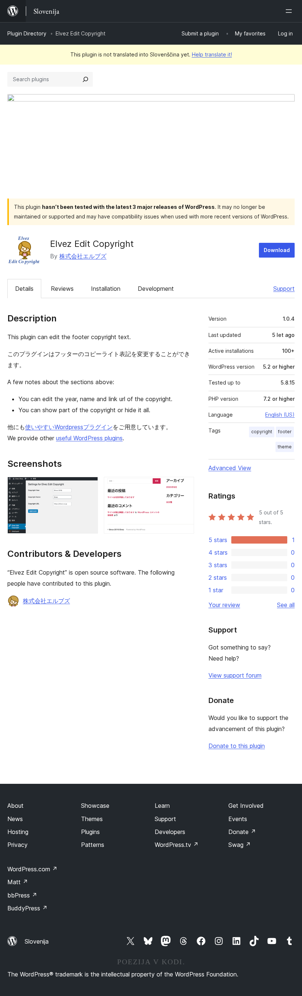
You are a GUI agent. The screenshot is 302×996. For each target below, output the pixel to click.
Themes (92, 819)
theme (285, 446)
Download (277, 250)
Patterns (92, 844)
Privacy (17, 844)
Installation (105, 288)
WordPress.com (32, 869)
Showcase (95, 805)
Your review (224, 605)
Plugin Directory (26, 33)
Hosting (17, 831)
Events (237, 819)
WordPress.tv (177, 844)
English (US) (280, 414)
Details (24, 288)
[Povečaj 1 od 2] (88, 486)
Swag (239, 844)
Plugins (90, 831)
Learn (162, 805)
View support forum (234, 675)
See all (286, 605)
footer (285, 431)
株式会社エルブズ (82, 256)
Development (156, 288)
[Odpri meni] (290, 11)
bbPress (22, 895)
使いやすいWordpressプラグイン (69, 427)
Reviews (62, 288)
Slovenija (37, 941)
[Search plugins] (85, 79)
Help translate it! (212, 54)
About (15, 805)
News (15, 819)
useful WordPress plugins (89, 438)
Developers (170, 831)
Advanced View (229, 468)
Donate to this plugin (236, 745)
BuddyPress (27, 908)
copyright (261, 431)
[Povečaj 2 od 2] (184, 486)
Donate (242, 831)
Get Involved (246, 805)
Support (284, 288)
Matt (17, 882)
